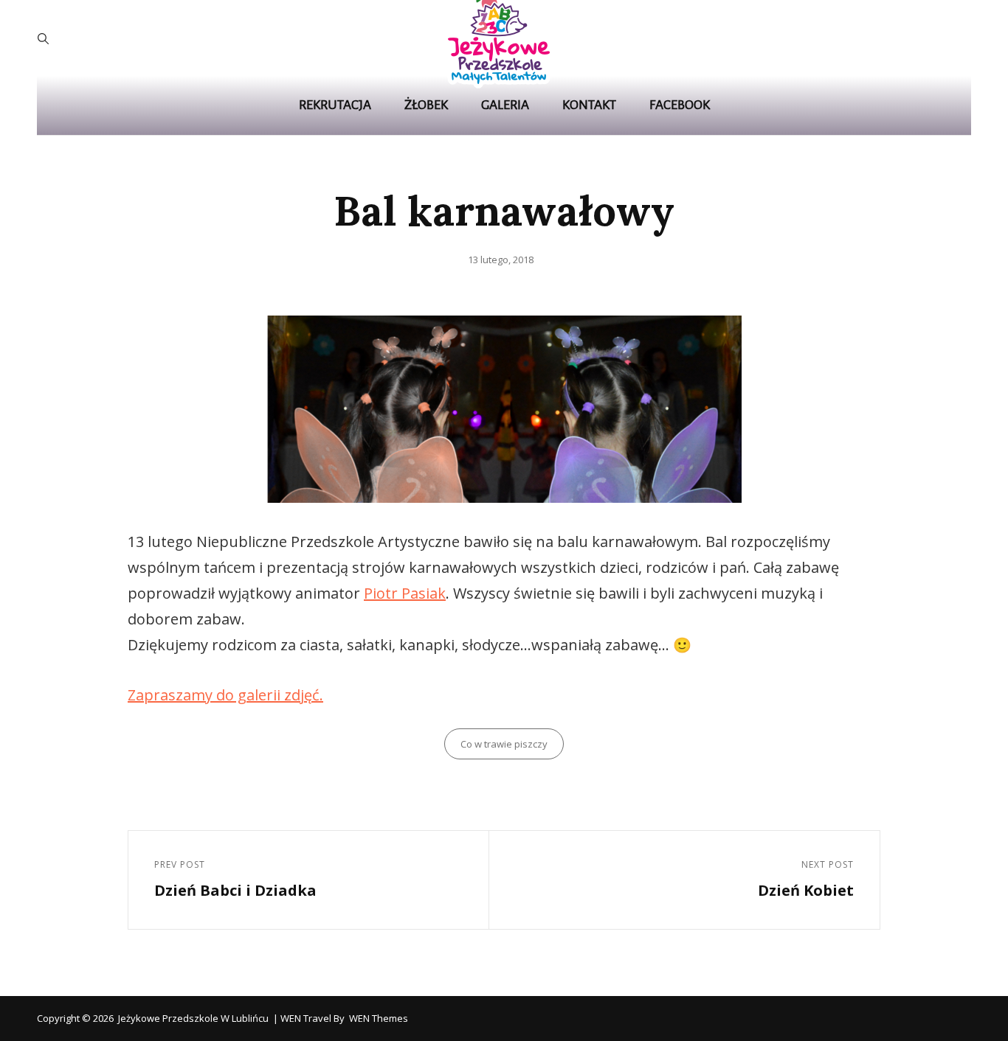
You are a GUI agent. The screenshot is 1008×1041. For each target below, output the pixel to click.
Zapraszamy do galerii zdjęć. (225, 695)
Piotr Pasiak (405, 593)
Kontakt (589, 105)
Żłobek (426, 105)
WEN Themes (378, 1018)
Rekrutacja (335, 105)
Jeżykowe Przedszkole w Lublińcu (193, 1018)
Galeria (505, 105)
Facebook (679, 105)
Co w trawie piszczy (504, 744)
